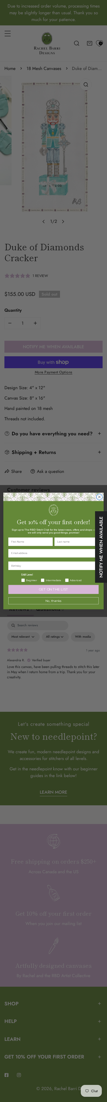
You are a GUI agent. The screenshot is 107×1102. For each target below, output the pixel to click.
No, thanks (53, 601)
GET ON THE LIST (53, 589)
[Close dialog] (99, 497)
